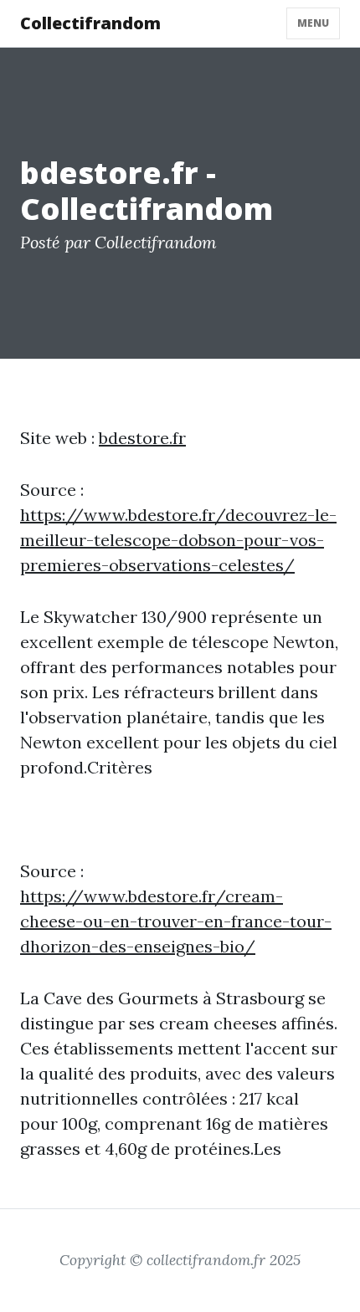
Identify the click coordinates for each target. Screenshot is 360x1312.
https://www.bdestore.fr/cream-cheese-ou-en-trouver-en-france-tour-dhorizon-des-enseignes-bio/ (176, 921)
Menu (313, 23)
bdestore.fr (142, 437)
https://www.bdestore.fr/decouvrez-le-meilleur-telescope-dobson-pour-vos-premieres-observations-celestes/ (178, 539)
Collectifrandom (90, 23)
